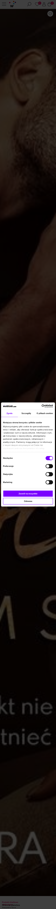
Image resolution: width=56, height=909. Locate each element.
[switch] (49, 466)
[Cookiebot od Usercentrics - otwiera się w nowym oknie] (41, 406)
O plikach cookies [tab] (45, 413)
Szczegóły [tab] (26, 413)
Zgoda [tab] (9, 413)
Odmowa (28, 501)
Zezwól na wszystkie (28, 494)
